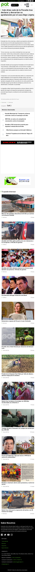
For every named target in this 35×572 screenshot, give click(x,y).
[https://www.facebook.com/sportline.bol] (17, 181)
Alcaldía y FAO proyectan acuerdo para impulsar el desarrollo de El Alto (16, 125)
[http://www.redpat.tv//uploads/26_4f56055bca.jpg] (18, 258)
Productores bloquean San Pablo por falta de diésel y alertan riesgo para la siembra (17, 374)
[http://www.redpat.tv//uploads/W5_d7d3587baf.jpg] (18, 445)
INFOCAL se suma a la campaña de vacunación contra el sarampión (15, 120)
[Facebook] (28, 1)
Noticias (11, 102)
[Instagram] (27, 1)
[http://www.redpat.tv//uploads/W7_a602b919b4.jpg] (18, 391)
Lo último (3, 0)
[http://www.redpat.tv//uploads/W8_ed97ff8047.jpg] (18, 364)
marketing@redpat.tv (18, 562)
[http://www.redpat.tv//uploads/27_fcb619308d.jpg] (18, 231)
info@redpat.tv (5, 564)
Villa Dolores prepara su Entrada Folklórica (18, 130)
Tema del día (5, 541)
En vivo (13, 5)
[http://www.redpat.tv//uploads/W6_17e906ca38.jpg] (18, 418)
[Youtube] (31, 1)
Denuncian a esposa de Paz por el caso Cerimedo (16, 321)
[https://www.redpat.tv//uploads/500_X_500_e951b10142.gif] (17, 157)
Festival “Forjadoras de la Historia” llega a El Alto (19, 134)
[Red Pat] (5, 5)
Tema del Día (6, 350)
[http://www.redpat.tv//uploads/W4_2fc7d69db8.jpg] (18, 472)
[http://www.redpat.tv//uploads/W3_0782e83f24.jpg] (18, 500)
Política (4, 244)
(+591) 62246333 (16, 557)
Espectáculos (5, 547)
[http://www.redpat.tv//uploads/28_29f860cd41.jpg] (18, 203)
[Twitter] (32, 1)
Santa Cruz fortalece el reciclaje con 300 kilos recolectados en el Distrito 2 (15, 401)
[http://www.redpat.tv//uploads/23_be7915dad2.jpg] (18, 311)
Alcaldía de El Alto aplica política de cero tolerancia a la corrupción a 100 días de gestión (17, 241)
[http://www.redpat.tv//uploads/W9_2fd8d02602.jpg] (18, 336)
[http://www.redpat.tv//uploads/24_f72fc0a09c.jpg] (18, 285)
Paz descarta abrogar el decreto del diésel (14, 295)
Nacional (4, 102)
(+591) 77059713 (17, 559)
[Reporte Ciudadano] (27, 5)
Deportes (4, 545)
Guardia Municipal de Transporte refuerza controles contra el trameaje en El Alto (17, 114)
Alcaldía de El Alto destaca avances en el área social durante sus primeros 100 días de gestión (17, 268)
